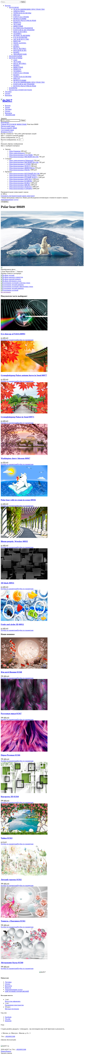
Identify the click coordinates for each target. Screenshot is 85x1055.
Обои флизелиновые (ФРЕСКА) (20, 179)
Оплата (7, 93)
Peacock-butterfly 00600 (9, 128)
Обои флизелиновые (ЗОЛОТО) (20, 187)
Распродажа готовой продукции (20, 90)
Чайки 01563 (6, 838)
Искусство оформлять (12, 1001)
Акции (7, 107)
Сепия (3, 271)
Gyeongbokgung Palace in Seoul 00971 (17, 417)
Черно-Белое (10, 271)
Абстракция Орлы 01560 (12, 962)
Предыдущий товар (8, 126)
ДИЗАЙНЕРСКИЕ (20, 54)
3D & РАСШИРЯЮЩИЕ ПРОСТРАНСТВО (29, 9)
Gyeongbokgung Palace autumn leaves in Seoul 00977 (24, 375)
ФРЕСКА (16, 15)
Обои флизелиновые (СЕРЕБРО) (20, 188)
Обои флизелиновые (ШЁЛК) (19, 185)
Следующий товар (7, 130)
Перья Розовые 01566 (10, 755)
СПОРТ (16, 45)
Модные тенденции (12, 1009)
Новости (8, 988)
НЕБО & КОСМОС (20, 32)
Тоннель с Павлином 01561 (13, 921)
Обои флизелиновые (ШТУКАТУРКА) (23, 175)
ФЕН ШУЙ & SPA (19, 50)
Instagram (8, 1021)
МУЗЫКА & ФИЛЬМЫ (21, 35)
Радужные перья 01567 (11, 713)
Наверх (6, 1051)
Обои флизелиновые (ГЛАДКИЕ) (21, 155)
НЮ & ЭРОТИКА (19, 48)
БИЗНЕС (16, 47)
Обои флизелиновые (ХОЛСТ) (20, 166)
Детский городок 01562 (11, 879)
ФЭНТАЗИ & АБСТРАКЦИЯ (23, 30)
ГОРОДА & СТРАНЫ (21, 17)
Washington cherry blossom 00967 (15, 458)
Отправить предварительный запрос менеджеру (18, 196)
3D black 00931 (7, 583)
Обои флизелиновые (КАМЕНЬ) (20, 181)
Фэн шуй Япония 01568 (11, 672)
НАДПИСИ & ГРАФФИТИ (23, 28)
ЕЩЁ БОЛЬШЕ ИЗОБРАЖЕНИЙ (17, 991)
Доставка (8, 91)
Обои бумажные (15, 151)
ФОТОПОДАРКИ (15, 56)
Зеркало (20, 271)
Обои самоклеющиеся (17, 153)
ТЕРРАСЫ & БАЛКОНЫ (22, 13)
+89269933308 (10, 115)
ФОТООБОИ (14, 7)
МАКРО (16, 52)
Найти (23, 2)
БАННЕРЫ (13, 88)
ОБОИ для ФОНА (19, 43)
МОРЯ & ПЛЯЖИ (19, 19)
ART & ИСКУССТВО (21, 39)
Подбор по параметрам (17, 340)
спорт (15, 60)
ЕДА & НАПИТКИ (20, 37)
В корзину (5, 201)
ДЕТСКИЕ (17, 24)
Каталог (8, 5)
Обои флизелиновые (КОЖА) (19, 183)
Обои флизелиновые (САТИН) (20, 164)
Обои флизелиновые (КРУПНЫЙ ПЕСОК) (24, 173)
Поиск (23, 120)
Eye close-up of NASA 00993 (13, 334)
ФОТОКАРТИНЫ (15, 58)
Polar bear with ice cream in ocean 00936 (18, 500)
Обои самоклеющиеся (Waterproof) (21, 160)
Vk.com (7, 1019)
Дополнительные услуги (9, 199)
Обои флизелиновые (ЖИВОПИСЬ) (22, 168)
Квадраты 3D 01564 (10, 796)
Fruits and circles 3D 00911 (12, 624)
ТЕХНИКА (17, 33)
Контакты (8, 95)
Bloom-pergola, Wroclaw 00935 (14, 541)
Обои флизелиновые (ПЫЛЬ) (19, 170)
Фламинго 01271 (7, 132)
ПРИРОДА (17, 22)
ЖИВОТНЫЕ (18, 26)
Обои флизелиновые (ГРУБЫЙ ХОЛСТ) (23, 177)
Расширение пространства (14, 1005)
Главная (3, 124)
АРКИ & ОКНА (19, 11)
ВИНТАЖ (17, 41)
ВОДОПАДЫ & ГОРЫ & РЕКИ (24, 20)
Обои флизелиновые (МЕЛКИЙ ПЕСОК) (24, 157)
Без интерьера (6, 292)
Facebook (8, 1017)
